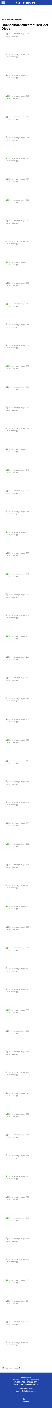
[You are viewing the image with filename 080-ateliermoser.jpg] (21, 500)
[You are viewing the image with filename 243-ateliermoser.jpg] (21, 1123)
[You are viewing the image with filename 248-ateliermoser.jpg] (21, 1185)
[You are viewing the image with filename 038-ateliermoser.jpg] (21, 292)
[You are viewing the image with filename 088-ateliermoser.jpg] (21, 562)
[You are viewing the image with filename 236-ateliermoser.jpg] (21, 1081)
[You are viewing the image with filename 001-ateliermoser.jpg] (21, 43)
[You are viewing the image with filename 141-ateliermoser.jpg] (21, 749)
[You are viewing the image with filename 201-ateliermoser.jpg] (21, 957)
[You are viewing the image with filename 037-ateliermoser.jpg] (21, 271)
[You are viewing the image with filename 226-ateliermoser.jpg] (21, 1040)
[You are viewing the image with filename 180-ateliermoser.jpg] (21, 853)
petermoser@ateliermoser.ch (26, 1384)
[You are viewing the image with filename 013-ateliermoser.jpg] (21, 126)
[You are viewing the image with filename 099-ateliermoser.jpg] (21, 603)
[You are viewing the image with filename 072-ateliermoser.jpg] (21, 458)
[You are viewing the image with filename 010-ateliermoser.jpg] (21, 105)
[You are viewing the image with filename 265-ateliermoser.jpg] (21, 1289)
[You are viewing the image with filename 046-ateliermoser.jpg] (21, 313)
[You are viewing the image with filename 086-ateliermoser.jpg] (21, 541)
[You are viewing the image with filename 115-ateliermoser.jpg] (21, 666)
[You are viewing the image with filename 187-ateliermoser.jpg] (21, 874)
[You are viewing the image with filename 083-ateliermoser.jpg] (21, 520)
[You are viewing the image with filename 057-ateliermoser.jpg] (21, 354)
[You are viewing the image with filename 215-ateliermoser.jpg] (21, 998)
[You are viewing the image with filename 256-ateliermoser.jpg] (21, 1227)
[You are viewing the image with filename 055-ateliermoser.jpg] (21, 333)
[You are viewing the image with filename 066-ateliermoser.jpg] (21, 396)
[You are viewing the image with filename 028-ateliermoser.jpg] (21, 250)
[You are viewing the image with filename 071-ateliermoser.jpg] (21, 437)
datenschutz (21, 1391)
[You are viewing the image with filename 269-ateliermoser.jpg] (21, 1331)
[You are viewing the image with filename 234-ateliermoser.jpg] (21, 1061)
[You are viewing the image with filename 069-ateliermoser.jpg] (21, 416)
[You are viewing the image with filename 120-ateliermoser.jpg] (21, 687)
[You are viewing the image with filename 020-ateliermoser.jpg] (21, 209)
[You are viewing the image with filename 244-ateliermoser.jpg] (21, 1144)
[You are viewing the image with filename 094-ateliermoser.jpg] (21, 583)
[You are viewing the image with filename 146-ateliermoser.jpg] (21, 770)
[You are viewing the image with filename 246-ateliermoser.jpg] (21, 1164)
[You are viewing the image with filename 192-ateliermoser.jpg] (21, 915)
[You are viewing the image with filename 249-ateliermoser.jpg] (21, 1206)
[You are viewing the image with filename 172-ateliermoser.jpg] (21, 832)
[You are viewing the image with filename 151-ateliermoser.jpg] (21, 790)
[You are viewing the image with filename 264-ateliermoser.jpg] (21, 1268)
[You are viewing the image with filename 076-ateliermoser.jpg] (21, 479)
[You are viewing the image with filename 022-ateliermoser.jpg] (21, 230)
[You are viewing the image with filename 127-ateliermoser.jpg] (21, 707)
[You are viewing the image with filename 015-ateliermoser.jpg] (21, 146)
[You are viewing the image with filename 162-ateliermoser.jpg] (21, 811)
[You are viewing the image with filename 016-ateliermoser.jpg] (21, 167)
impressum (31, 1391)
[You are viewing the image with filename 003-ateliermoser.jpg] (21, 63)
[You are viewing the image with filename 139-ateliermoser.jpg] (21, 728)
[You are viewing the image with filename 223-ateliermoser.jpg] (21, 1019)
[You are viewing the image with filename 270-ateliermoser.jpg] (21, 1351)
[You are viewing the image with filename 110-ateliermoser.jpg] (21, 624)
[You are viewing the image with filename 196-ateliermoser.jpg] (21, 936)
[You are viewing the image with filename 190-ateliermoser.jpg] (21, 894)
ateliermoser (26, 2)
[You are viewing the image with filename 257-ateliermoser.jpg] (21, 1247)
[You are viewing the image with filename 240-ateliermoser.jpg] (21, 1102)
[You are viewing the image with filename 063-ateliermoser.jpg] (21, 375)
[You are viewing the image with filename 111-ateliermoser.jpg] (21, 645)
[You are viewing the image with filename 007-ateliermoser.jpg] (21, 84)
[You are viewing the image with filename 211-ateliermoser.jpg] (21, 977)
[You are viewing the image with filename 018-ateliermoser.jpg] (21, 188)
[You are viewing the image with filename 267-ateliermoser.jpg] (21, 1310)
